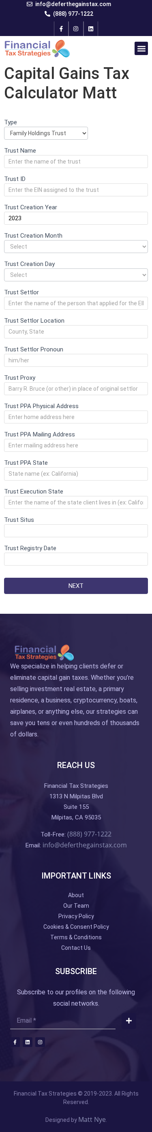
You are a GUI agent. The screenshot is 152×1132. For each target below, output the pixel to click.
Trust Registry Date (30, 548)
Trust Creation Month (33, 236)
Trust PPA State (26, 463)
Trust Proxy (19, 378)
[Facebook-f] (61, 28)
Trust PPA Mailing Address (39, 435)
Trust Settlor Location (34, 321)
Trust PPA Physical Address (41, 406)
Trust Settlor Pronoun (33, 350)
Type (10, 122)
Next (76, 585)
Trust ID (15, 179)
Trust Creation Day (29, 264)
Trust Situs (19, 520)
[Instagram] (76, 28)
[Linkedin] (90, 28)
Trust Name (20, 151)
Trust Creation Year (30, 207)
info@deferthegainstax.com (85, 844)
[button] (141, 48)
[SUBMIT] (129, 1021)
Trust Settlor (21, 292)
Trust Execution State (33, 492)
